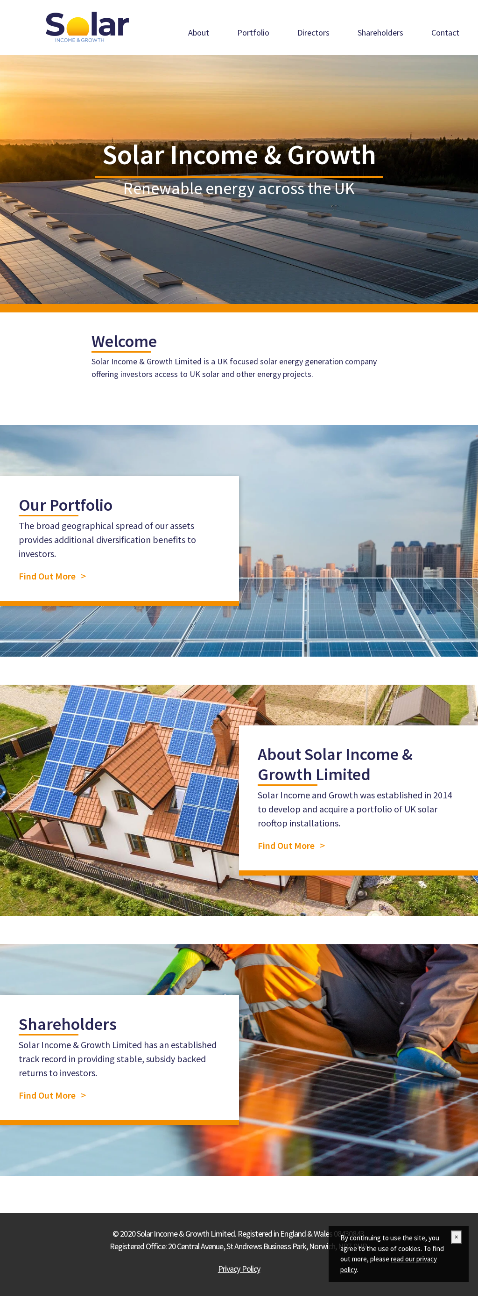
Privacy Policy (239, 1268)
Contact (445, 32)
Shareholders (380, 32)
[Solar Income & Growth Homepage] (87, 27)
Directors (313, 32)
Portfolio (253, 32)
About (198, 32)
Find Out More (47, 576)
